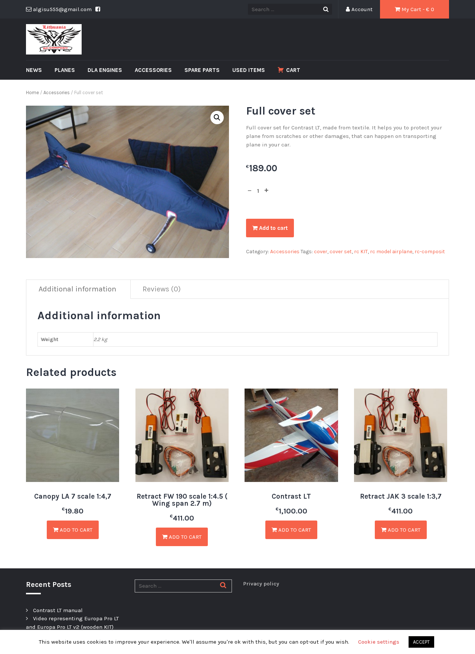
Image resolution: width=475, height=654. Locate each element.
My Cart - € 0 (417, 9)
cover (320, 251)
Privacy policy (261, 583)
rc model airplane (391, 251)
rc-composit (430, 251)
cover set (341, 251)
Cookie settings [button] (378, 641)
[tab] (77, 289)
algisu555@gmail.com (62, 9)
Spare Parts (202, 70)
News (34, 70)
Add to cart (273, 228)
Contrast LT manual (58, 610)
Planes (65, 70)
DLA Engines (105, 70)
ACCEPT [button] (421, 642)
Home (32, 92)
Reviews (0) (161, 289)
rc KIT (361, 251)
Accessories (153, 70)
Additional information (77, 289)
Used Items (248, 70)
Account (361, 9)
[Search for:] (183, 585)
